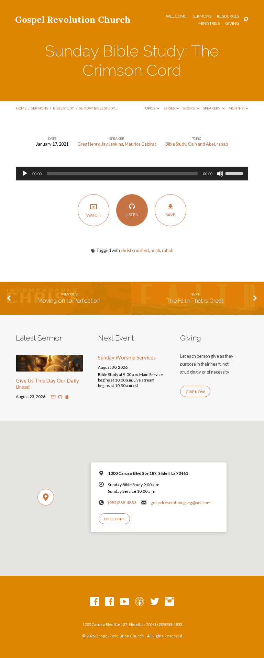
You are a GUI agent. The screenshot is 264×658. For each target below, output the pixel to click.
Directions (114, 519)
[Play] (24, 173)
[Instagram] (169, 601)
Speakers (212, 108)
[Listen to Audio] (60, 397)
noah (155, 250)
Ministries (209, 23)
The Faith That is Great (194, 300)
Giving (232, 23)
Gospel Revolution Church (73, 19)
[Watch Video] (53, 397)
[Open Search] (246, 19)
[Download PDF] (67, 397)
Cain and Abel (201, 144)
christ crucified (135, 250)
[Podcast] (139, 601)
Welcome (176, 16)
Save (170, 214)
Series (169, 108)
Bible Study (63, 108)
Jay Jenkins (112, 144)
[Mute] (220, 173)
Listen (132, 214)
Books (189, 108)
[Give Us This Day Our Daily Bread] (49, 367)
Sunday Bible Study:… (98, 108)
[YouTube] (124, 601)
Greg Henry (88, 144)
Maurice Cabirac (140, 144)
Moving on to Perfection (68, 300)
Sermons (201, 16)
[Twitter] (154, 601)
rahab (222, 144)
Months (236, 108)
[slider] (235, 173)
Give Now (195, 391)
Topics (150, 108)
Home (21, 108)
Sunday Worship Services (127, 357)
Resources (228, 16)
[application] (132, 173)
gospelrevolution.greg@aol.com (181, 502)
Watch (93, 215)
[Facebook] (94, 601)
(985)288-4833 (122, 502)
